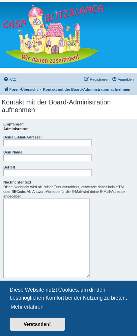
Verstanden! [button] (37, 324)
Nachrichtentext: (18, 182)
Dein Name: (13, 152)
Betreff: (10, 167)
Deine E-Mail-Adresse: (22, 137)
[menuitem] (10, 79)
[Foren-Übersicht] (53, 34)
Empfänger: (13, 124)
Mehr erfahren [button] (27, 307)
